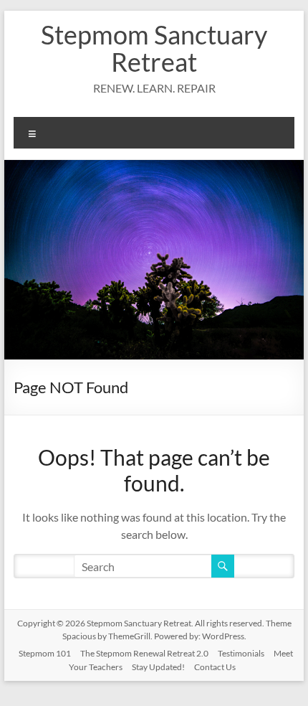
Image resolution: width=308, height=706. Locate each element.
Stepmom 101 (45, 653)
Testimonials (241, 653)
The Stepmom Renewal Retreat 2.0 (144, 653)
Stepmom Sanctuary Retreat (154, 48)
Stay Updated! (158, 667)
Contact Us (215, 667)
